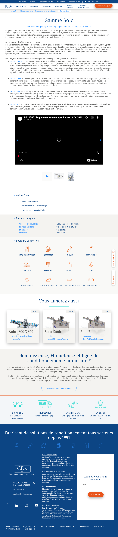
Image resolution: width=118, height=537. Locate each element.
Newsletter (84, 527)
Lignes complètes (69, 6)
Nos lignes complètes (50, 505)
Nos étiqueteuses (49, 486)
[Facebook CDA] (85, 1)
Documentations (74, 2)
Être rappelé (30, 529)
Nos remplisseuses (49, 455)
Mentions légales (13, 529)
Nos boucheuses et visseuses (53, 472)
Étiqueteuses (46, 6)
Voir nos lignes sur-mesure (59, 388)
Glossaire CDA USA (67, 527)
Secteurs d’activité (46, 2)
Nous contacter (12, 527)
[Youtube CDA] (96, 1)
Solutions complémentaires (83, 6)
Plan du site (99, 527)
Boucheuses (34, 6)
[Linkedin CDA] (89, 1)
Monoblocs (58, 6)
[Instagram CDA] (92, 1)
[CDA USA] (9, 6)
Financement (61, 2)
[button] (17, 139)
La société (33, 2)
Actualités (22, 2)
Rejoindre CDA (29, 527)
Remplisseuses (21, 6)
